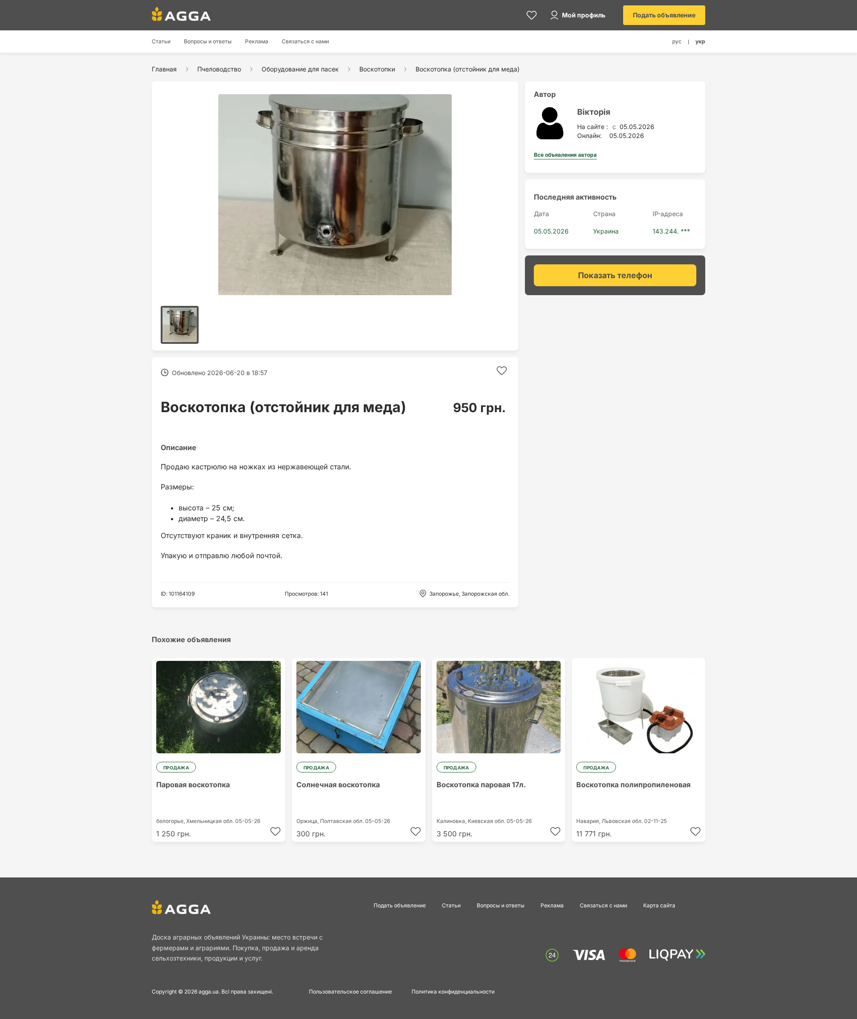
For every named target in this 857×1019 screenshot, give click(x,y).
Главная (164, 69)
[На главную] (181, 14)
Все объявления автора (565, 154)
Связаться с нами (305, 41)
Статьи (161, 41)
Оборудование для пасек (300, 69)
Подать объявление (664, 15)
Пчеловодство (219, 69)
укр (700, 41)
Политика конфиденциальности (453, 991)
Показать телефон (615, 275)
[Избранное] (531, 15)
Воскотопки (377, 69)
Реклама (256, 41)
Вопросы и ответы (208, 41)
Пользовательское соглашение (350, 991)
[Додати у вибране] (501, 370)
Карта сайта (659, 905)
